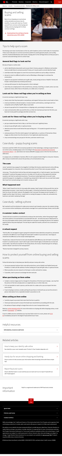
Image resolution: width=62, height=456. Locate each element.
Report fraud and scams (14, 369)
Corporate (28, 2)
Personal (14, 2)
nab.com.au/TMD (47, 435)
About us (35, 2)
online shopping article (14, 308)
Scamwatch (11, 310)
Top (31, 402)
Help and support (44, 2)
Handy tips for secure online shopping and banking (24, 356)
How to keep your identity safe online (19, 346)
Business (21, 2)
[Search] (51, 2)
